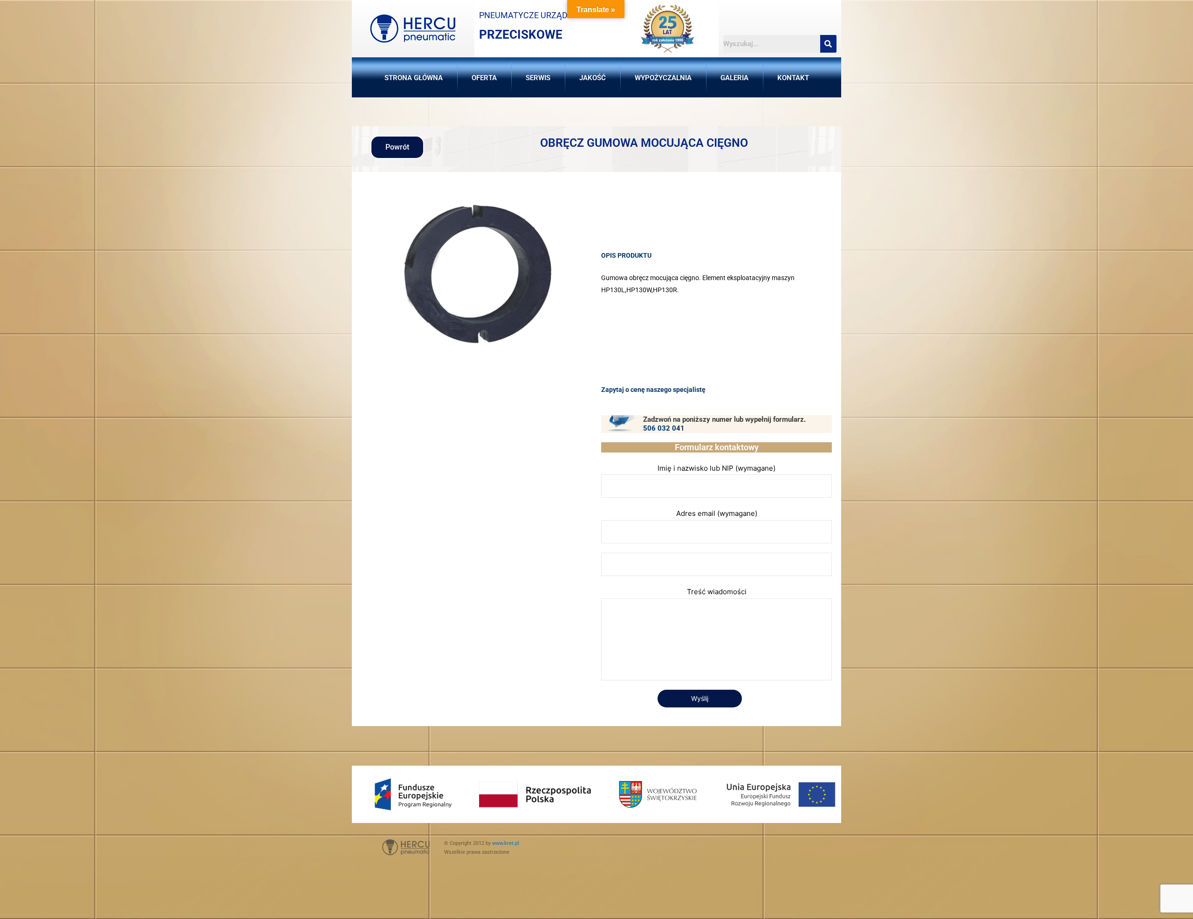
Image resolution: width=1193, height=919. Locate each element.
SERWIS (538, 78)
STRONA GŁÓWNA (413, 78)
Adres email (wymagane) (716, 513)
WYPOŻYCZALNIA (663, 78)
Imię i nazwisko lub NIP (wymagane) (716, 468)
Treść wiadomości (717, 591)
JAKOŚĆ (592, 78)
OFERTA (484, 78)
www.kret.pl (505, 843)
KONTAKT (793, 78)
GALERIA (734, 78)
